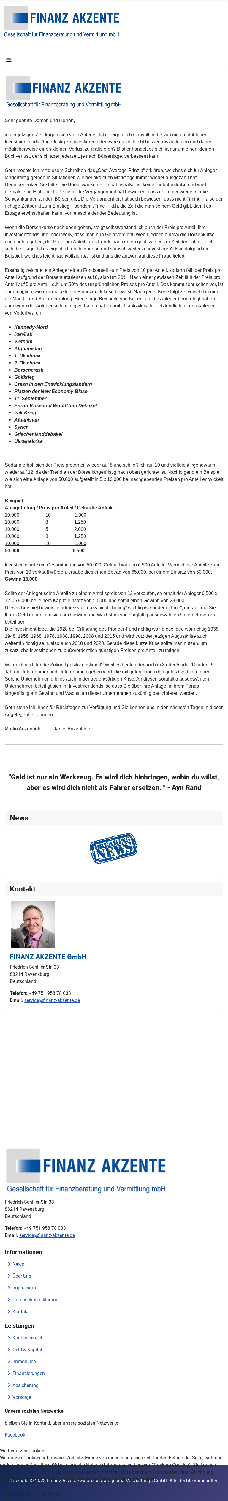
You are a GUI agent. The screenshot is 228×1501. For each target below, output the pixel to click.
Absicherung (25, 1385)
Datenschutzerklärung (35, 1300)
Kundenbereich (28, 1338)
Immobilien (24, 1361)
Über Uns (21, 1276)
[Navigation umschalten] (8, 60)
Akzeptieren (17, 1494)
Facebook (15, 1435)
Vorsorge (21, 1397)
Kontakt (20, 1311)
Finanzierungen (28, 1373)
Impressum (24, 1288)
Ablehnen (50, 1494)
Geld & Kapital (27, 1349)
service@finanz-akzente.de (52, 1000)
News (18, 1264)
